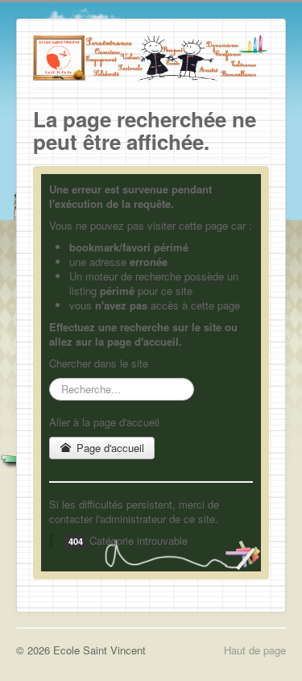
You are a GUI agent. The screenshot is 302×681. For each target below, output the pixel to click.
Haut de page (255, 650)
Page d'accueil (108, 447)
